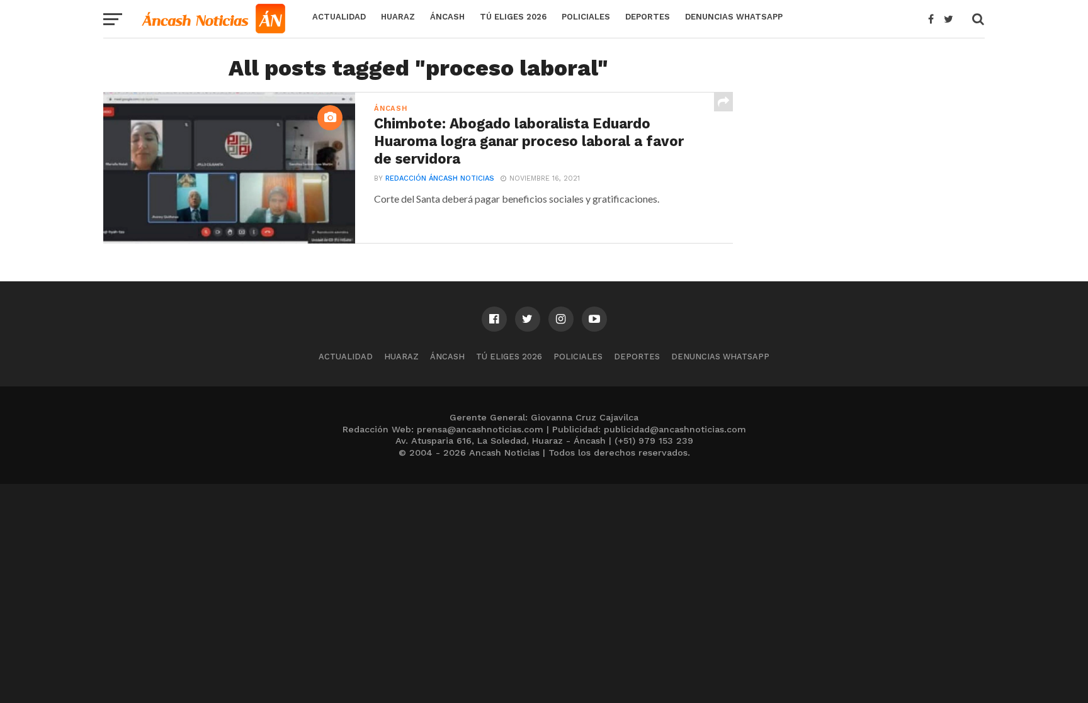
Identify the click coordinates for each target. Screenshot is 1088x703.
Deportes (647, 16)
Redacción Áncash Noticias (439, 178)
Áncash (447, 16)
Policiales (586, 16)
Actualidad (339, 16)
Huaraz (398, 16)
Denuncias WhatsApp (734, 16)
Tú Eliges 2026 (513, 16)
